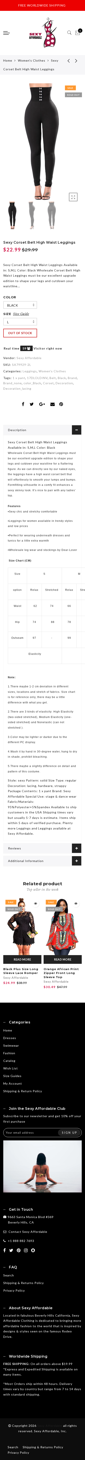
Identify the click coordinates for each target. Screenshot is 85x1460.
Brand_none (12, 383)
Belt (52, 378)
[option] (42, 141)
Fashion (9, 1053)
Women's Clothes (31, 60)
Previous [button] (11, 144)
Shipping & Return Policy (22, 1091)
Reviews (14, 848)
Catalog (9, 1061)
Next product (76, 60)
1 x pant (19, 378)
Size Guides (12, 1076)
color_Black (32, 383)
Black (12, 305)
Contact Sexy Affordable (27, 1231)
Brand (72, 378)
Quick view (35, 903)
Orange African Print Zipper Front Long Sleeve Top (61, 973)
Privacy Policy (14, 1290)
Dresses (9, 1038)
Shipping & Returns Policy (23, 1283)
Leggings (30, 371)
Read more (22, 959)
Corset (48, 383)
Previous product (65, 60)
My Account (12, 1083)
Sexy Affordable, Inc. (50, 1431)
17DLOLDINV (37, 378)
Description (17, 430)
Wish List (10, 1068)
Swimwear (11, 1045)
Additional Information (26, 861)
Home (7, 60)
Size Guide (21, 314)
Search (8, 1275)
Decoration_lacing (17, 388)
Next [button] (68, 144)
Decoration (64, 383)
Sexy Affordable (29, 358)
